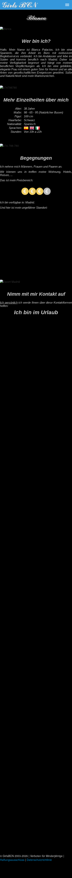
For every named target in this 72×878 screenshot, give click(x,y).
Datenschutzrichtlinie (39, 860)
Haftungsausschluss (12, 860)
